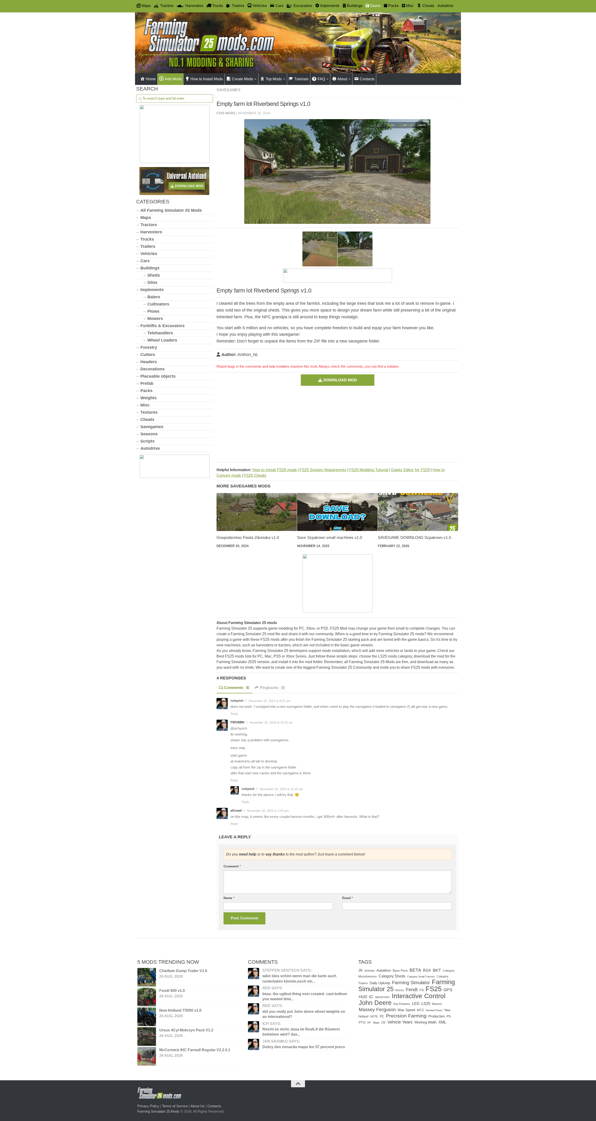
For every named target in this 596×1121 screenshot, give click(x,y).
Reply (234, 713)
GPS (448, 989)
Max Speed (406, 1010)
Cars (145, 260)
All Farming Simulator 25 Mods (171, 210)
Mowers (155, 318)
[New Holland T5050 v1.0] (146, 1016)
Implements (152, 289)
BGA (427, 970)
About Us (197, 1106)
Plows (153, 311)
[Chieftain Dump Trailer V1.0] (146, 977)
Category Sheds (392, 976)
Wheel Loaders (162, 340)
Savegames (228, 90)
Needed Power (434, 1010)
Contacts (214, 1106)
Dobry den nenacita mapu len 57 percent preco (303, 1047)
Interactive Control (418, 996)
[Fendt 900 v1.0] (146, 997)
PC (382, 1016)
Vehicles (148, 253)
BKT (437, 970)
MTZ (420, 1010)
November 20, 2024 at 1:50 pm (268, 810)
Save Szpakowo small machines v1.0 (329, 537)
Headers (148, 361)
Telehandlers (160, 333)
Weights (148, 398)
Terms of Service (175, 1106)
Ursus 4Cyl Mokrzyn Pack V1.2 (186, 1030)
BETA (415, 970)
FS (422, 990)
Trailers (147, 246)
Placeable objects (158, 376)
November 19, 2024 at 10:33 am (271, 722)
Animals (369, 970)
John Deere (375, 1002)
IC (371, 996)
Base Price (400, 970)
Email (347, 898)
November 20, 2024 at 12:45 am (281, 789)
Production (436, 1016)
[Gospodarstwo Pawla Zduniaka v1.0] (257, 512)
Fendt (412, 989)
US (383, 1022)
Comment (232, 866)
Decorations (152, 369)
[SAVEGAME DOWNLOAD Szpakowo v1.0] (418, 512)
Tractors (148, 224)
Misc (145, 405)
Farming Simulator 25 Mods (158, 1111)
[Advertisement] (338, 423)
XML (442, 1022)
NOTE (374, 1016)
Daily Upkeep (380, 983)
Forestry (148, 347)
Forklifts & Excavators (162, 325)
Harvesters (151, 232)
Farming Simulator (411, 982)
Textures (149, 412)
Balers (153, 297)
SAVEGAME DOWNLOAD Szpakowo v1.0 (414, 537)
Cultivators (158, 304)
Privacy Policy (148, 1106)
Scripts (147, 441)
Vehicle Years (400, 1022)
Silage (376, 1022)
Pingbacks (272, 688)
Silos (152, 282)
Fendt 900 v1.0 (172, 991)
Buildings (149, 268)
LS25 (425, 1003)
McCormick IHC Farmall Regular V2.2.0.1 (194, 1050)
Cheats (147, 419)
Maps (145, 217)
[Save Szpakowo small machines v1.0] (337, 512)
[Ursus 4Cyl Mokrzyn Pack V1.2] (146, 1036)
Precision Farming (406, 1015)
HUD (363, 996)
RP (369, 1022)
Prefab (146, 383)
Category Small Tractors (421, 976)
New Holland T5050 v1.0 (180, 1010)
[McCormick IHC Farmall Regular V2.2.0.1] (146, 1056)
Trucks (147, 239)
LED (416, 1004)
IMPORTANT (382, 997)
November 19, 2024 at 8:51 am (269, 701)
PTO (362, 1022)
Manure (437, 1004)
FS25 (434, 989)
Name (229, 898)
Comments (236, 688)
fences (400, 990)
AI (360, 970)
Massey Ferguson (377, 1009)
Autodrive (445, 6)
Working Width (425, 1022)
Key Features (401, 1004)
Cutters (147, 354)
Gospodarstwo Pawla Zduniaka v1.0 (248, 537)
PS (449, 1016)
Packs (146, 390)
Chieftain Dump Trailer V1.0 (183, 971)
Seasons (149, 434)
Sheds (153, 275)
